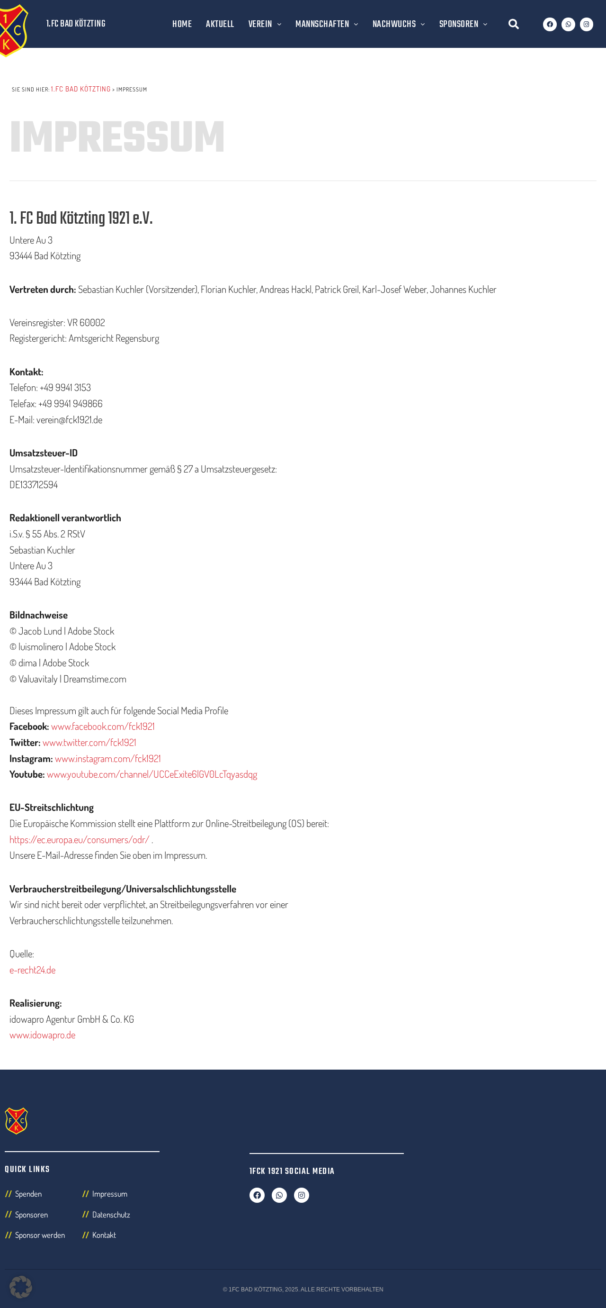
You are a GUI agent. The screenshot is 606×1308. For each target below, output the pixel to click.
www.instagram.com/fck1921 (108, 758)
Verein (260, 24)
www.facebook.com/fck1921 (103, 725)
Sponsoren (459, 24)
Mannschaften (322, 24)
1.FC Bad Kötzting (76, 24)
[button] (513, 24)
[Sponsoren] (43, 1217)
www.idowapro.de (42, 1034)
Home (182, 24)
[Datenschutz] (120, 1217)
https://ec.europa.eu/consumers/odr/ (79, 839)
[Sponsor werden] (43, 1237)
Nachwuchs (394, 24)
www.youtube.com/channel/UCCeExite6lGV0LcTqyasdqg (152, 773)
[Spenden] (43, 1196)
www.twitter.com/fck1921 (89, 742)
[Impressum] (120, 1196)
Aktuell (220, 24)
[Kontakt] (120, 1237)
